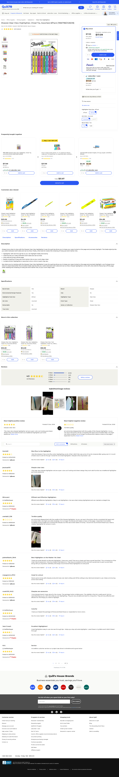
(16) (69, 377)
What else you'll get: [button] (92, 89)
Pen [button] (84, 126)
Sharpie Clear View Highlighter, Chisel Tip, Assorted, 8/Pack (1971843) (9, 342)
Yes (48, 459)
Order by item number (66, 728)
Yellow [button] (94, 119)
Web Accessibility (94, 731)
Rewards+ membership (37, 720)
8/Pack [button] (93, 112)
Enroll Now (99, 37)
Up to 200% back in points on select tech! (59, 2)
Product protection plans (38, 744)
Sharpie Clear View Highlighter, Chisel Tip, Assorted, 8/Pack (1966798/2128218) (17, 153)
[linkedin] (56, 712)
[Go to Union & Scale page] (79, 687)
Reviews (44, 237)
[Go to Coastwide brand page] (40, 687)
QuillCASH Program (36, 726)
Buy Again (33, 13)
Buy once (89, 28)
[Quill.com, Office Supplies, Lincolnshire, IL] (7, 763)
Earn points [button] (112, 24)
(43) (69, 375)
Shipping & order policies (9, 734)
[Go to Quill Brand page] (32, 687)
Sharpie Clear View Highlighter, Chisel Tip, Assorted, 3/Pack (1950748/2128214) (29, 342)
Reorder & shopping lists (67, 720)
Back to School (41, 13)
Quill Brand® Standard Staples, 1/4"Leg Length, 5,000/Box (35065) (96, 153)
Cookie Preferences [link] (64, 769)
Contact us (5, 742)
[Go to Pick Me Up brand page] (48, 687)
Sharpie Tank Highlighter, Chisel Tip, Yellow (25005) (67, 214)
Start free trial (110, 65)
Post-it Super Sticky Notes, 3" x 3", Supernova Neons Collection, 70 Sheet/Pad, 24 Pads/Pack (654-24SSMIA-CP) (57, 153)
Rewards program (36, 723)
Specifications (20, 237)
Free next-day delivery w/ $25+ (92, 96)
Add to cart (102, 55)
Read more (14, 434)
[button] (81, 7)
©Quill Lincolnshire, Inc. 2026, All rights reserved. (23, 763)
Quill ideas (34, 747)
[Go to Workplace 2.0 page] (86, 687)
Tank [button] (90, 125)
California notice (52, 769)
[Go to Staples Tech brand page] (71, 687)
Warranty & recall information (10, 736)
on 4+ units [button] (107, 223)
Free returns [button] (87, 101)
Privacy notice (42, 769)
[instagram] (52, 712)
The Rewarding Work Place (96, 726)
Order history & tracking (8, 720)
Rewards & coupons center (67, 731)
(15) (69, 379)
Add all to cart (59, 183)
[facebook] (61, 712)
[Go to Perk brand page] (56, 687)
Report (62, 459)
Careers (91, 728)
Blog (90, 723)
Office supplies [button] (76, 13)
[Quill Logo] (7, 6)
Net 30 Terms (35, 731)
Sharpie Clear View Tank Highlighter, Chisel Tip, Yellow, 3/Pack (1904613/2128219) (49, 342)
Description (7, 237)
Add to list (86, 105)
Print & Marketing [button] (63, 13)
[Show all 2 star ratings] (60, 379)
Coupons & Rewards (16, 13)
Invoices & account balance (9, 728)
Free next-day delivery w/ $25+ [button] (10, 225)
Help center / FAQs (7, 731)
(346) (69, 373)
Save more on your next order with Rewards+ (20, 2)
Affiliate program (35, 750)
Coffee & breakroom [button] (90, 13)
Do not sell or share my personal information (82, 769)
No (55, 459)
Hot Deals (26, 13)
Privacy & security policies (9, 739)
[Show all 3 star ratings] (60, 377)
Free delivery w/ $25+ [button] (27, 227)
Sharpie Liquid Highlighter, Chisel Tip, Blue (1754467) (28, 214)
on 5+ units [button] (68, 223)
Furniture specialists (36, 742)
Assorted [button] (85, 119)
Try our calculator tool (104, 69)
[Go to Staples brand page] (63, 687)
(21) (69, 381)
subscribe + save (52, 13)
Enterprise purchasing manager (39, 739)
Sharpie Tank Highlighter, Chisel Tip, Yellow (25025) (87, 214)
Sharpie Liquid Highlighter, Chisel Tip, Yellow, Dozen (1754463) (8, 214)
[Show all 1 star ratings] (60, 381)
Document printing (36, 736)
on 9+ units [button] (28, 223)
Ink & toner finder (65, 723)
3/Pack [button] (85, 112)
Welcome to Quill (94, 720)
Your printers (63, 726)
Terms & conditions (31, 769)
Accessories (33, 237)
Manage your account (8, 726)
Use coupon (76, 701)
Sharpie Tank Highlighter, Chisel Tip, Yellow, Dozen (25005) (106, 214)
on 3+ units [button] (9, 351)
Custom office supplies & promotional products (44, 734)
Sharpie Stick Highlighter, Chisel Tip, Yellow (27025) (47, 214)
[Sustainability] (4, 271)
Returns (4, 723)
